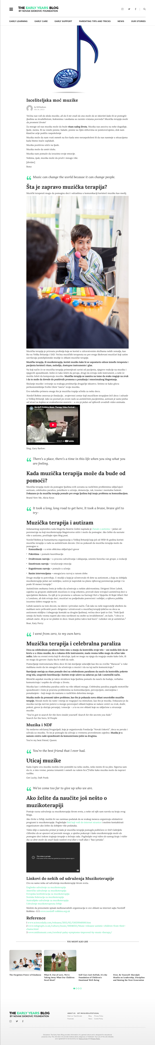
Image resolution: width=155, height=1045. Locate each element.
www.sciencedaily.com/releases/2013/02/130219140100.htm (59, 922)
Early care (41, 21)
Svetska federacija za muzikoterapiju (45, 897)
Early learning (18, 21)
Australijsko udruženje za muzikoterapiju (47, 900)
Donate (79, 1016)
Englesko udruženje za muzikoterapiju (46, 887)
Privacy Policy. (95, 1039)
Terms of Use (83, 1039)
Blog (90, 1016)
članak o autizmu (101, 528)
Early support (63, 21)
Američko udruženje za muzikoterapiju (46, 890)
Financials (70, 1019)
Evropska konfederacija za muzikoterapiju (47, 893)
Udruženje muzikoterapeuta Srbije (44, 903)
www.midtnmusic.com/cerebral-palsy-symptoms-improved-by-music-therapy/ (70, 932)
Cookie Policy (98, 1019)
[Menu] (11, 9)
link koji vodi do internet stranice (84, 822)
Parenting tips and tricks (95, 21)
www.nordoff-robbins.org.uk (55, 911)
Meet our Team (72, 1016)
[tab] (74, 988)
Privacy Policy (98, 1016)
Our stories (138, 21)
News (121, 21)
